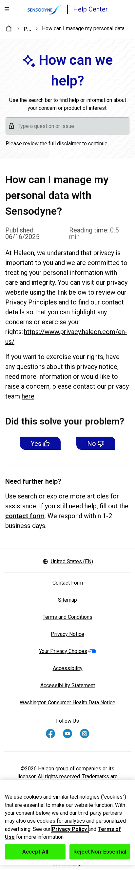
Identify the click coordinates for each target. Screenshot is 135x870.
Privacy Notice (67, 634)
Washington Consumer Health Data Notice (67, 702)
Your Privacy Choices (63, 651)
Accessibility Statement (67, 685)
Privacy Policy (70, 829)
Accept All (35, 852)
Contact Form (67, 583)
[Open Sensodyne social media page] (50, 733)
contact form (25, 516)
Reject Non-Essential (99, 852)
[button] (67, 125)
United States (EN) (72, 561)
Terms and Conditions (67, 617)
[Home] (9, 28)
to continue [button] (94, 143)
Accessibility (68, 668)
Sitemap (67, 600)
